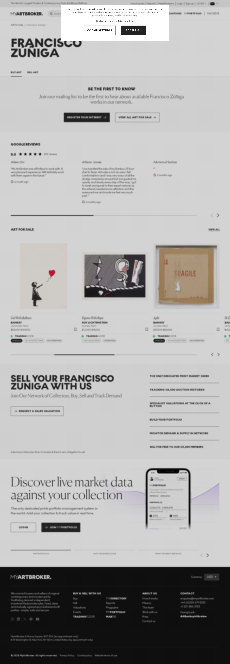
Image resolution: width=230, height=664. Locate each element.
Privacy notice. (126, 21)
